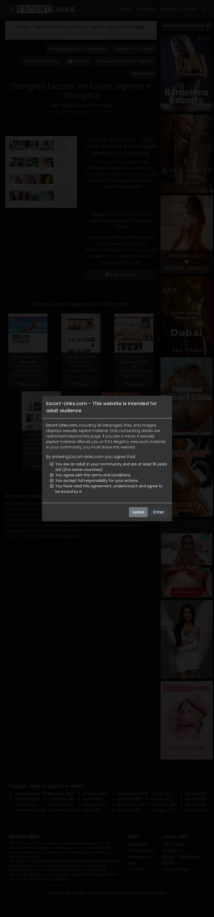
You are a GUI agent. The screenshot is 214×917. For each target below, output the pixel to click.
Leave (138, 512)
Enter (158, 512)
